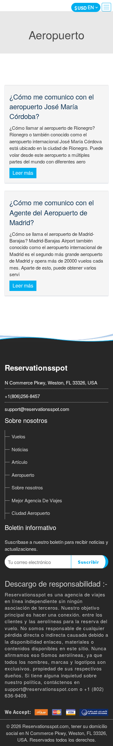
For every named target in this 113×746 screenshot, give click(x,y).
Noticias (20, 449)
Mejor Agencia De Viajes (37, 500)
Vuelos (18, 436)
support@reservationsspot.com (37, 409)
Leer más (23, 172)
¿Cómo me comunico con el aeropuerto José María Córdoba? (51, 106)
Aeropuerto (23, 474)
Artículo (19, 461)
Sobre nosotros (27, 487)
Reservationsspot (36, 367)
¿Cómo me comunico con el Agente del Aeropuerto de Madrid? (51, 212)
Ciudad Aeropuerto (31, 513)
